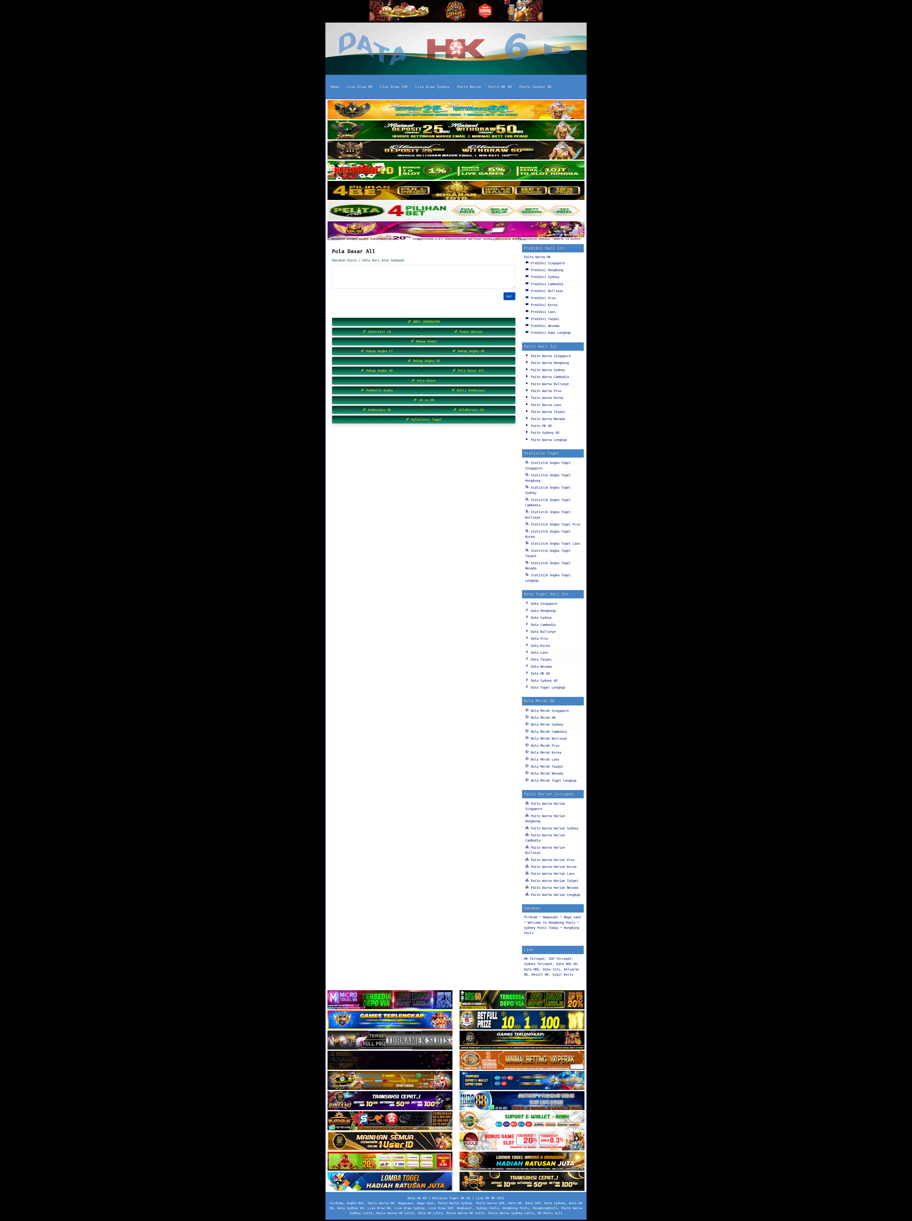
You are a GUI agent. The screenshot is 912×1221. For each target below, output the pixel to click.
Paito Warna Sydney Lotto (511, 1213)
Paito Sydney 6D (535, 87)
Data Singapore (543, 604)
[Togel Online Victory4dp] (390, 1020)
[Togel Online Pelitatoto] (456, 211)
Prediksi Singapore (547, 263)
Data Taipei (540, 659)
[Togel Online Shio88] (522, 1162)
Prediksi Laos (542, 312)
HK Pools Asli (550, 1213)
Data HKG (531, 969)
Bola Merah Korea (545, 752)
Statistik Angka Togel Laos (554, 543)
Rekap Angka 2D (425, 361)
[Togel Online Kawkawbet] (390, 1040)
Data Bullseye (542, 632)
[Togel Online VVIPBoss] (456, 110)
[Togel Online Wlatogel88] (390, 1121)
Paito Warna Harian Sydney (553, 828)
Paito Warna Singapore (550, 356)
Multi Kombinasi (470, 390)
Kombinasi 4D (378, 410)
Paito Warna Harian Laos (552, 874)
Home (335, 87)
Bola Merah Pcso (544, 746)
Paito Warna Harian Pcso (552, 860)
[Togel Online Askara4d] (390, 1081)
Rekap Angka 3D (470, 351)
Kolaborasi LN (470, 410)
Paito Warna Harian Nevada (553, 888)
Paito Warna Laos (545, 405)
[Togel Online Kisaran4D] (456, 171)
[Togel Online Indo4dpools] (390, 1182)
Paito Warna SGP (490, 1203)
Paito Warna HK (537, 257)
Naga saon (572, 917)
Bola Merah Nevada (546, 773)
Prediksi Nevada (544, 326)
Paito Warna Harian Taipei (553, 881)
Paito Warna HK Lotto (395, 1213)
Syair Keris (562, 974)
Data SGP (533, 1203)
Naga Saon (425, 1203)
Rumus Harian (470, 331)
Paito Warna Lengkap (548, 440)
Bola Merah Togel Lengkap (552, 780)
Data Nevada (540, 666)
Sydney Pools (487, 1208)
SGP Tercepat (560, 959)
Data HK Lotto (430, 1213)
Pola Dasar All (353, 251)
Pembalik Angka (378, 390)
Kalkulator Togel (425, 419)
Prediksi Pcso (542, 298)
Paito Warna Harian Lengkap (554, 895)
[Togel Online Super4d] (456, 150)
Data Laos (538, 652)
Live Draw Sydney (432, 87)
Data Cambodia (542, 625)
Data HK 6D (539, 673)
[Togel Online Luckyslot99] (522, 1020)
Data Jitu (551, 969)
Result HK (540, 974)
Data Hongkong (542, 611)
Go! (509, 296)
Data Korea (539, 646)
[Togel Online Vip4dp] (522, 1040)
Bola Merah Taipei (546, 766)
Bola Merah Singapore (549, 711)
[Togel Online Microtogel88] (390, 1000)
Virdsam (530, 917)
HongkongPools (545, 1208)
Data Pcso (538, 638)
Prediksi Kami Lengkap (550, 333)
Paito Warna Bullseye (549, 384)
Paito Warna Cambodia (549, 377)
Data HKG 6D (566, 964)
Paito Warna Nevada (547, 419)
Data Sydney (540, 618)
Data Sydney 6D (543, 680)
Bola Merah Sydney (546, 724)
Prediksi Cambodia (546, 284)
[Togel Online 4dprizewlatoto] (390, 1141)
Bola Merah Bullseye (548, 738)
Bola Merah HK (542, 717)
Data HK (515, 1203)
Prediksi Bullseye (546, 291)
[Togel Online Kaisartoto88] (390, 1162)
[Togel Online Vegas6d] (390, 1061)
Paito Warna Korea (546, 398)
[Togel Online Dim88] (456, 130)
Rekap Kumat (425, 341)
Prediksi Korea (543, 305)
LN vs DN (425, 400)
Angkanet (464, 1208)
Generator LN (378, 331)
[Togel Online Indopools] (522, 1141)
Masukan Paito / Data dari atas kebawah (368, 260)
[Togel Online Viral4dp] (456, 231)
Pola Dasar (425, 380)
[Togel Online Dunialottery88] (522, 1061)
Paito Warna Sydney (547, 370)
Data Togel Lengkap (547, 687)
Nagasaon (550, 917)
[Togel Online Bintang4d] (390, 1101)
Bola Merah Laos (544, 759)
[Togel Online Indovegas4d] (522, 1182)
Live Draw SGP (394, 87)
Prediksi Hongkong (546, 270)
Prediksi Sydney (544, 277)
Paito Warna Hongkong (549, 363)
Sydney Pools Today (541, 928)
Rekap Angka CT (378, 351)
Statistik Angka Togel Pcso (554, 524)
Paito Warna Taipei (547, 412)
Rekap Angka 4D (378, 370)
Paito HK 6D (500, 87)
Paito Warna (469, 87)
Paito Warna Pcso (545, 391)
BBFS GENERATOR (425, 321)
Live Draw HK (359, 87)
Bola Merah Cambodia (548, 732)
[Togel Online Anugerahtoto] (522, 1081)
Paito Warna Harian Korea (552, 867)
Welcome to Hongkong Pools (551, 922)
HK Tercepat (534, 959)
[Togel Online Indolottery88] (522, 1101)
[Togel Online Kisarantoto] (456, 191)
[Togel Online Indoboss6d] (522, 1000)
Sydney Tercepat (538, 964)
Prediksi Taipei (544, 319)
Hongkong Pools (516, 1208)
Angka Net (355, 1203)
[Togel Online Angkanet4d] (522, 1121)
